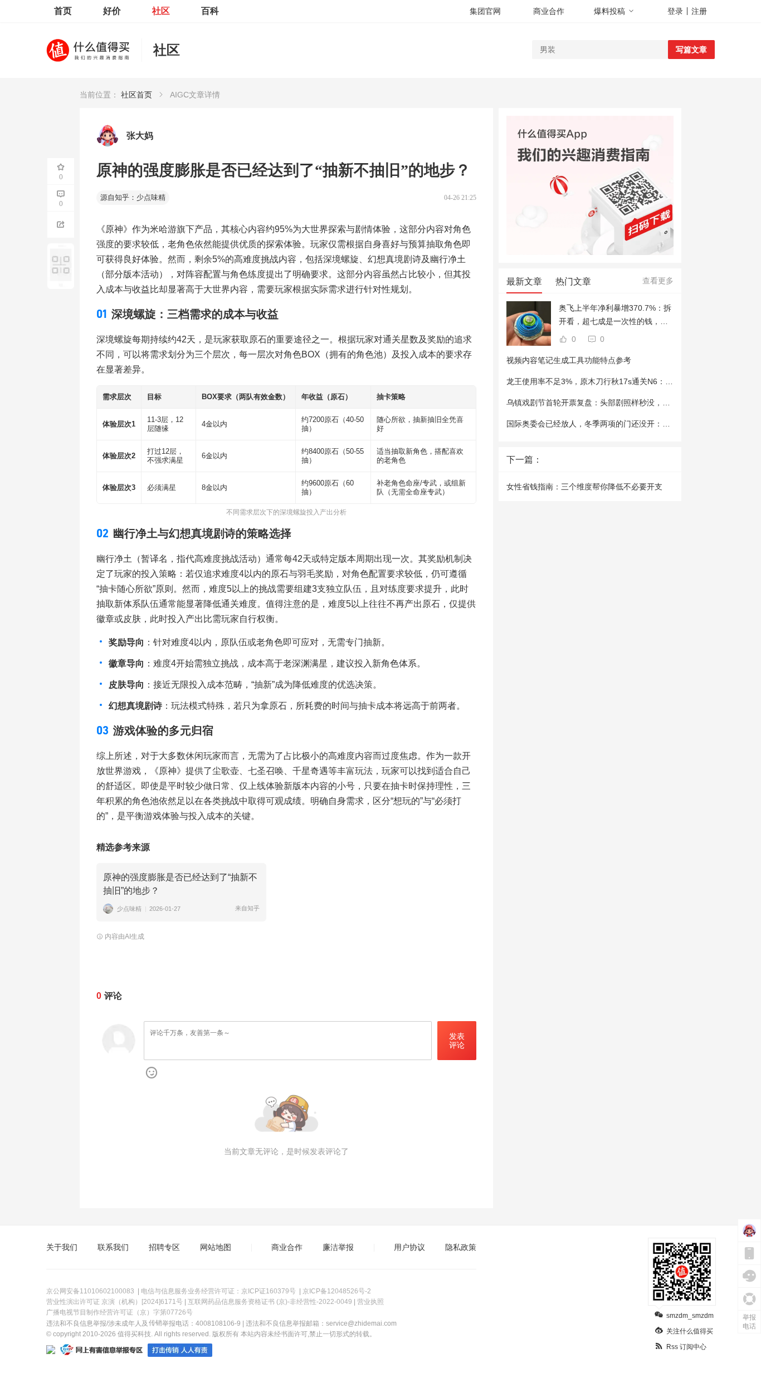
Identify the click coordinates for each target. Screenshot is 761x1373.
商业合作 (548, 11)
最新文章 (524, 281)
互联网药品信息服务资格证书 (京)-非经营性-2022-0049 (270, 1302)
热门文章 (573, 281)
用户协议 (409, 1247)
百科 (210, 11)
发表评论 (457, 1041)
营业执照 (370, 1302)
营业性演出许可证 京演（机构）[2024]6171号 (114, 1302)
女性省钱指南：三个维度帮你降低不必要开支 (584, 486)
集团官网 (485, 11)
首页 (63, 11)
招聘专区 (164, 1247)
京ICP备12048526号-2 (337, 1291)
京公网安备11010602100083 (90, 1291)
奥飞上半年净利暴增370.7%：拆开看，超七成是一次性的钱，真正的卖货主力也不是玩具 (615, 315)
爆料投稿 (609, 11)
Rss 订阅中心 (686, 1347)
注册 (699, 11)
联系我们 (113, 1247)
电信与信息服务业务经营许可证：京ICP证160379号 (218, 1291)
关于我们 (61, 1247)
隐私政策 (460, 1247)
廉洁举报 (338, 1247)
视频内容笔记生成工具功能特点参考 (568, 360)
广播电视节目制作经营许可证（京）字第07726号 (119, 1312)
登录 (675, 11)
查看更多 (658, 280)
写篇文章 (691, 49)
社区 (161, 11)
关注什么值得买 (689, 1331)
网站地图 (215, 1247)
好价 (112, 11)
